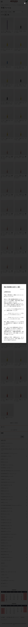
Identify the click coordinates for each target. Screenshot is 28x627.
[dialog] (14, 313)
